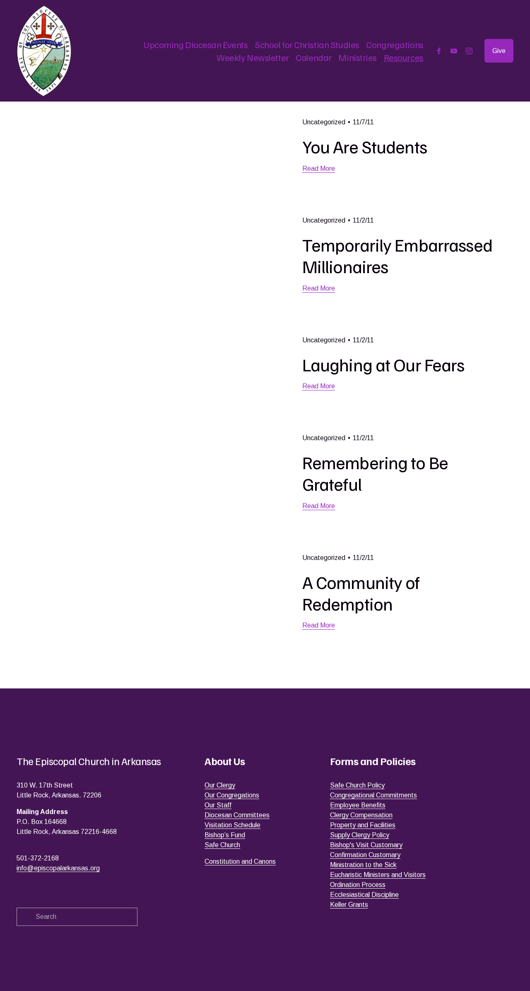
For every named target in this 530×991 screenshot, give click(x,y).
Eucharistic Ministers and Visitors (378, 874)
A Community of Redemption (361, 592)
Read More (318, 168)
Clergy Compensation (361, 815)
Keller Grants (349, 904)
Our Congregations (232, 795)
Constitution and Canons (240, 861)
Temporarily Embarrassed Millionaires (397, 255)
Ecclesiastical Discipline (364, 894)
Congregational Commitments (373, 795)
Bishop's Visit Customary (366, 844)
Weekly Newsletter (253, 57)
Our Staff (218, 805)
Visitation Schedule (232, 825)
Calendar (313, 57)
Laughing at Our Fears (383, 364)
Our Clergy (220, 785)
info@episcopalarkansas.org (58, 868)
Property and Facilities (362, 825)
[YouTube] (454, 51)
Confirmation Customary (365, 854)
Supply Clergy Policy (359, 834)
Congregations (394, 44)
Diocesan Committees (237, 815)
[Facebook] (439, 51)
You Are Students (364, 146)
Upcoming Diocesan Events (196, 44)
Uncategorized (323, 122)
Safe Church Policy (357, 785)
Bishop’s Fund (225, 834)
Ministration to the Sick (363, 864)
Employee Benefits (357, 805)
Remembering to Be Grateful (375, 473)
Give (499, 50)
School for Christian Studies (307, 44)
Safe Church (222, 844)
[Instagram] (469, 51)
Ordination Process (357, 884)
